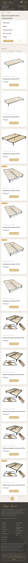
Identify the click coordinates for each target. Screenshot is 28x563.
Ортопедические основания (19, 527)
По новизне (19, 50)
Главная (2, 12)
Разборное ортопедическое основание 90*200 (13, 374)
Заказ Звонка (23, 6)
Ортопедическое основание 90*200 (11, 117)
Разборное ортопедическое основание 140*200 (14, 448)
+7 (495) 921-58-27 (5, 6)
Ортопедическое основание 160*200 (11, 227)
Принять (14, 559)
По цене (3, 50)
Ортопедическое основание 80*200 (11, 79)
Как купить (4, 539)
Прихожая (4, 529)
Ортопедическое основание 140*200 (11, 190)
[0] (20, 2)
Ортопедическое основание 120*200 (11, 153)
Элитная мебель (19, 530)
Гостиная (4, 525)
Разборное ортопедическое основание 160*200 (14, 485)
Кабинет (4, 527)
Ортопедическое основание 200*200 (11, 301)
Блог (17, 534)
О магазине (4, 537)
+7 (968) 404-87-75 (5, 7)
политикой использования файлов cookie (16, 556)
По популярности (11, 50)
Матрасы (18, 525)
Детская (4, 531)
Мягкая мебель (19, 522)
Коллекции (4, 533)
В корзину (13, 85)
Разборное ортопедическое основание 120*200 (14, 411)
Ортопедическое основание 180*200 (11, 264)
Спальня (4, 522)
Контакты (4, 541)
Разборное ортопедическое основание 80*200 (13, 337)
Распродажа (18, 532)
